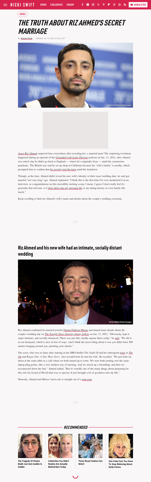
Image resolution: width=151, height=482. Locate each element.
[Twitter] (98, 5)
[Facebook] (82, 5)
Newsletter (140, 4)
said (117, 338)
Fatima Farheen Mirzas (76, 330)
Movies (22, 14)
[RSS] (124, 5)
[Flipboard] (108, 5)
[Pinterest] (103, 5)
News (43, 4)
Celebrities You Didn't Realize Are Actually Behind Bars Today (58, 464)
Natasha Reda (26, 38)
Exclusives (56, 4)
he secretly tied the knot (63, 169)
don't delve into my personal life (65, 188)
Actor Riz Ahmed (27, 153)
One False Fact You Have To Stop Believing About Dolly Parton (121, 464)
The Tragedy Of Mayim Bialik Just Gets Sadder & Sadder (30, 464)
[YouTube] (87, 5)
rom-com (87, 379)
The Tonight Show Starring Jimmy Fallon (67, 334)
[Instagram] (93, 5)
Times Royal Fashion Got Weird (90, 462)
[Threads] (114, 5)
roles (122, 352)
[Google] (119, 5)
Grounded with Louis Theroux (72, 157)
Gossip (70, 4)
